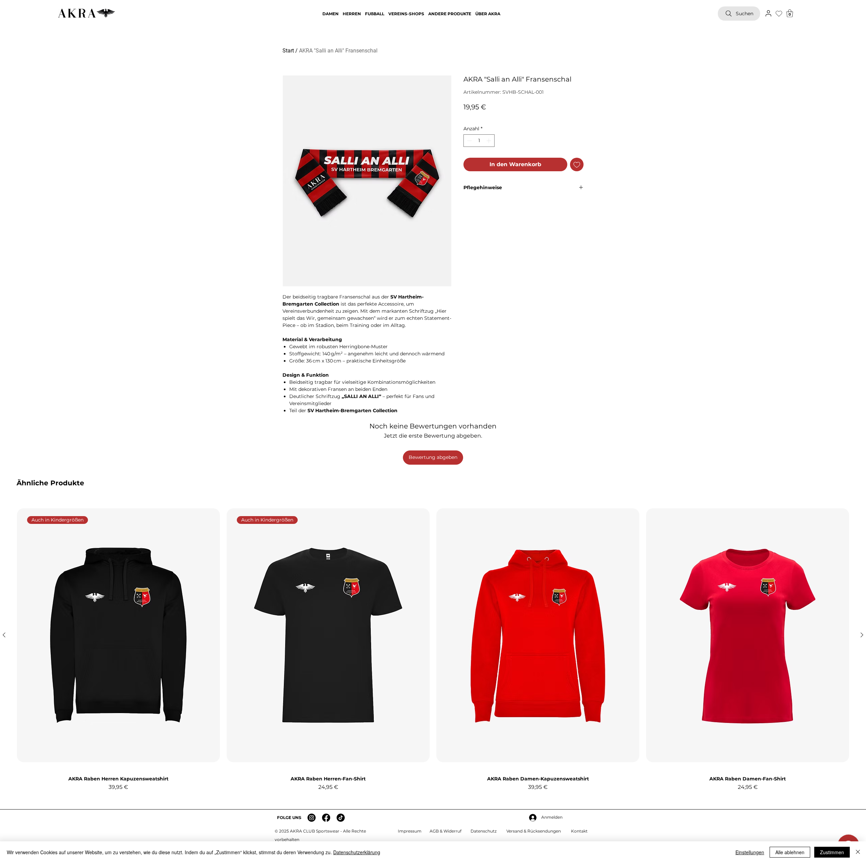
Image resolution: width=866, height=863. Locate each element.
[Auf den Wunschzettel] (577, 164)
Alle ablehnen (789, 852)
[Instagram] (311, 818)
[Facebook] (326, 818)
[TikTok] (341, 818)
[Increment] (489, 141)
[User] (768, 13)
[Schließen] (858, 852)
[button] (790, 13)
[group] (433, 649)
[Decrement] (468, 141)
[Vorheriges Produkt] (4, 635)
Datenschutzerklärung (356, 852)
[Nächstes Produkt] (862, 635)
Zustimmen (832, 852)
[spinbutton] (479, 141)
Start (288, 50)
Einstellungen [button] (749, 852)
